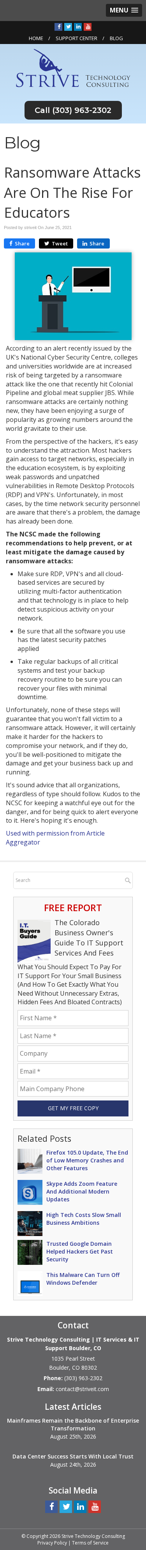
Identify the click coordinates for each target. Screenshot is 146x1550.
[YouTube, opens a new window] (87, 26)
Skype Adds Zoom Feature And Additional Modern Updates (81, 1191)
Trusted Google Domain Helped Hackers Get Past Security (79, 1251)
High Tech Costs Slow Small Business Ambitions (83, 1218)
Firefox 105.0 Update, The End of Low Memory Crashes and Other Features (87, 1160)
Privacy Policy (52, 1542)
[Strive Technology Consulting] (73, 67)
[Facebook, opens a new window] (58, 26)
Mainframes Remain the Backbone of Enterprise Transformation (73, 1424)
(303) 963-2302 (81, 110)
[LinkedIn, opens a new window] (78, 26)
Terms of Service (90, 1542)
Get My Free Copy (73, 1108)
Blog (116, 38)
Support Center (76, 38)
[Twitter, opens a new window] (68, 26)
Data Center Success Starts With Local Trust (73, 1456)
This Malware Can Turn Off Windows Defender (83, 1278)
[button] (124, 10)
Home (36, 38)
